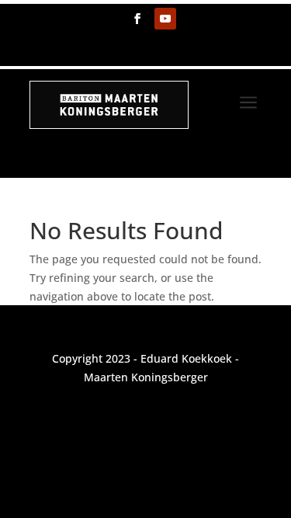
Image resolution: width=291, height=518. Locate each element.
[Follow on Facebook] (137, 19)
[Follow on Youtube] (165, 19)
